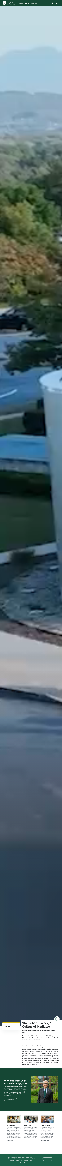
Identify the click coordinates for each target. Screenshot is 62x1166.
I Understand (47, 1159)
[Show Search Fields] (52, 3)
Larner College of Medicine (28, 3)
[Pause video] (57, 1019)
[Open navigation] (17, 1026)
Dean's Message (11, 1099)
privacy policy (24, 1162)
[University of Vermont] (8, 5)
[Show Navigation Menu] (57, 3)
